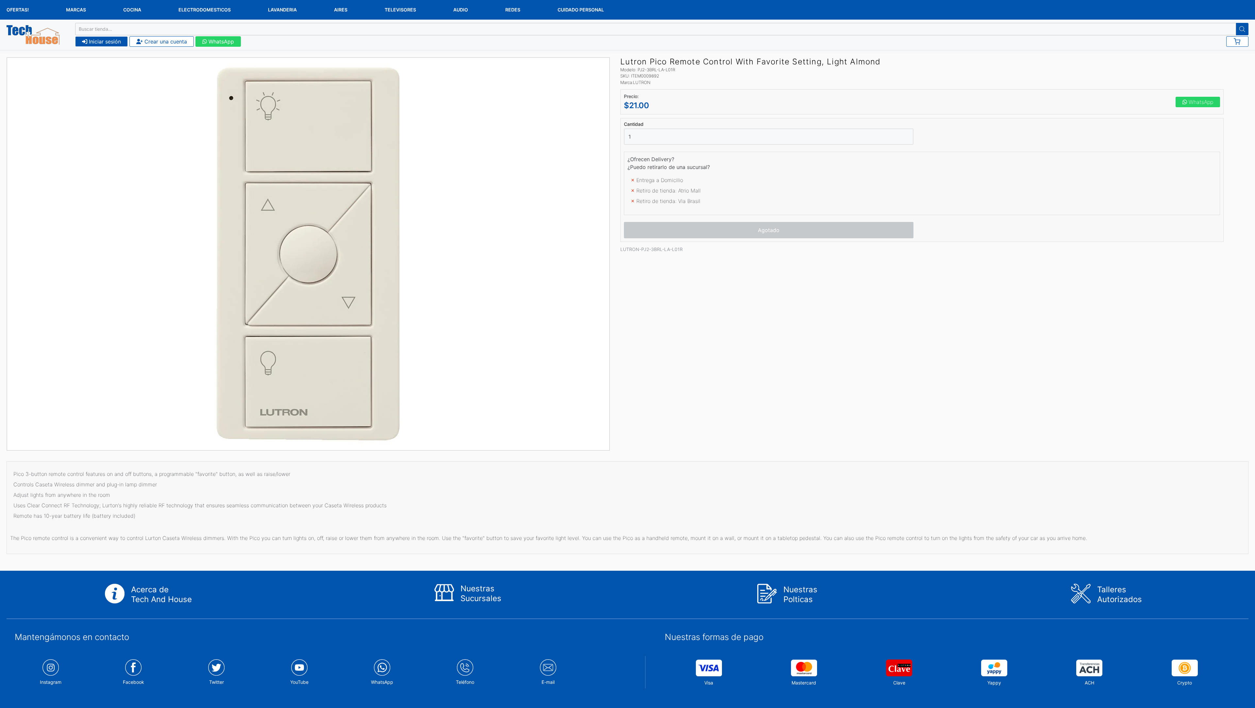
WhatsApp (220, 41)
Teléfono (465, 682)
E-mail (548, 682)
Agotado (768, 230)
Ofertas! (18, 9)
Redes (512, 9)
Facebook (133, 682)
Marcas (76, 9)
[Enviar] (1242, 29)
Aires (340, 9)
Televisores (400, 9)
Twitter (216, 682)
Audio (460, 9)
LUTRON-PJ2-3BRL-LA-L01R (651, 249)
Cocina (132, 9)
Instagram (50, 682)
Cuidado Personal (581, 9)
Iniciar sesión (104, 41)
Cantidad (634, 124)
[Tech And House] (33, 35)
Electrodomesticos (204, 9)
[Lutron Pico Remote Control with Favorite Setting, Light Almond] (308, 254)
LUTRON (641, 82)
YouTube (299, 682)
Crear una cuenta (165, 41)
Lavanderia (282, 9)
